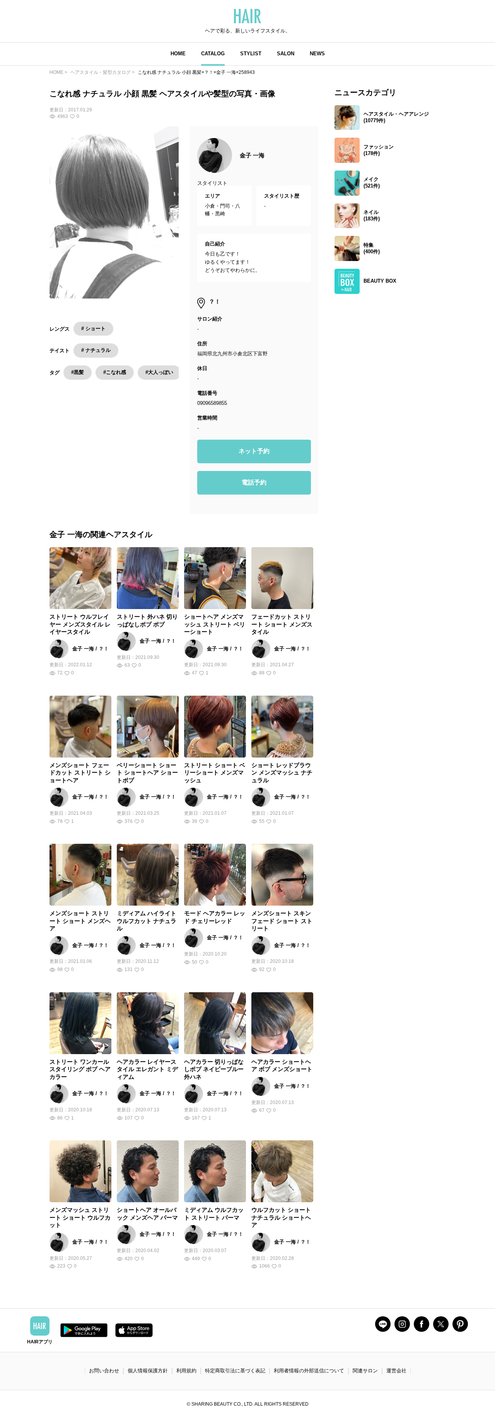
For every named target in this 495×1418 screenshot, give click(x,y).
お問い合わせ (104, 1371)
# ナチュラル (96, 350)
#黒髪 (77, 372)
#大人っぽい (159, 372)
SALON (285, 53)
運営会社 (396, 1371)
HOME (178, 53)
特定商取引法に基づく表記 (235, 1371)
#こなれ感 (114, 372)
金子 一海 (252, 155)
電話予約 (254, 482)
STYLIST (250, 53)
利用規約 (186, 1371)
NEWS (317, 53)
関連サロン (365, 1371)
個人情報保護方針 (148, 1371)
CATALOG (213, 53)
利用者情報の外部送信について (309, 1371)
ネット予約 (254, 451)
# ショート (93, 328)
